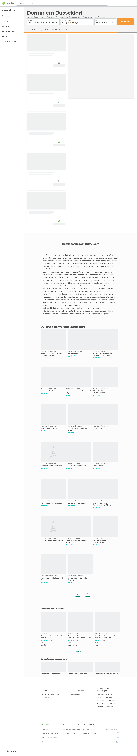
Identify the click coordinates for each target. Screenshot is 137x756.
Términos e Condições (49, 737)
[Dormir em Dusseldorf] (87, 594)
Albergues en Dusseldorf (105, 706)
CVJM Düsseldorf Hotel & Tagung (77, 579)
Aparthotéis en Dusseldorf (106, 674)
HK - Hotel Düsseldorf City (76, 466)
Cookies (45, 729)
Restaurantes (8, 31)
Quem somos (46, 741)
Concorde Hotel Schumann (51, 466)
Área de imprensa (89, 733)
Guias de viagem (9, 42)
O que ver (6, 26)
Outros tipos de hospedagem (103, 690)
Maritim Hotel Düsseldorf (50, 391)
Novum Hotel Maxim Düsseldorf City (78, 392)
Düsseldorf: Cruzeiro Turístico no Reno (52, 637)
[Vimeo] (114, 724)
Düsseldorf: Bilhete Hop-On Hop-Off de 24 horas (105, 637)
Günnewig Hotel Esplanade (51, 503)
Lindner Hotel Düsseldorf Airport (78, 429)
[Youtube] (117, 724)
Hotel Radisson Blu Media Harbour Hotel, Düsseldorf (103, 354)
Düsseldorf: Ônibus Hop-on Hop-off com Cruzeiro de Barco (80, 637)
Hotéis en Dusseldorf (50, 674)
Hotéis (5, 21)
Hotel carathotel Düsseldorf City (52, 579)
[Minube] (8, 3)
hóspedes (102, 22)
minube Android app (70, 733)
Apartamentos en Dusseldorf (107, 703)
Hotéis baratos (74, 694)
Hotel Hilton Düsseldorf (77, 503)
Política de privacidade (50, 733)
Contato (86, 729)
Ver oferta (59, 66)
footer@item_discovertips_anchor (74, 729)
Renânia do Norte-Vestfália (51, 694)
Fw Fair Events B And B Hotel (52, 541)
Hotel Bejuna (73, 353)
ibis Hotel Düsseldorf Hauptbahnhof (101, 392)
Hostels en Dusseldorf (77, 674)
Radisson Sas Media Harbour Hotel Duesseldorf (52, 354)
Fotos (4, 37)
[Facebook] (109, 724)
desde (42, 642)
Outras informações (77, 691)
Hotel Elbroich (98, 428)
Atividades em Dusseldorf (52, 609)
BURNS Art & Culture (49, 428)
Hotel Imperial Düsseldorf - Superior (76, 541)
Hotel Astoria (98, 466)
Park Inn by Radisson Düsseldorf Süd (101, 541)
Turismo (5, 16)
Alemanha (45, 697)
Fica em (45, 691)
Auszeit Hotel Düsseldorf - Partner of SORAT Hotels (103, 504)
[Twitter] (111, 724)
